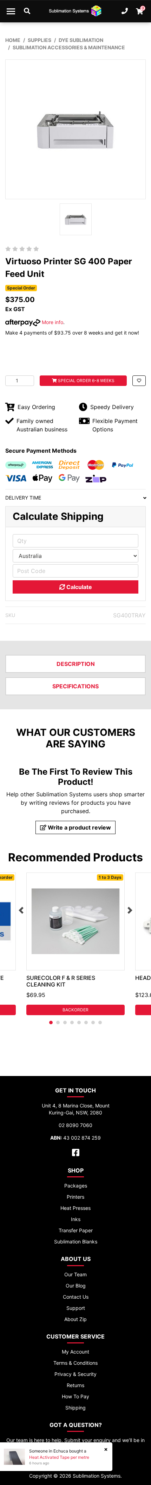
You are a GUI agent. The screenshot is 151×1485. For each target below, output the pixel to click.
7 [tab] (93, 1022)
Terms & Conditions (75, 1363)
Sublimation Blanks (75, 1241)
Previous (21, 910)
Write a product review (78, 827)
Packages (75, 1186)
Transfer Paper (76, 1230)
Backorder (75, 1009)
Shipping (75, 1408)
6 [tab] (86, 1022)
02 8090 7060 (75, 1125)
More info (51, 322)
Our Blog (76, 1286)
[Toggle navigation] (11, 11)
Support (75, 1308)
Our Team (75, 1274)
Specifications (75, 686)
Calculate (78, 586)
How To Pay (75, 1396)
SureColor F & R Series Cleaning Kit (60, 981)
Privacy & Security (75, 1374)
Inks (75, 1219)
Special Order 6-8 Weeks (85, 380)
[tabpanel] (75, 944)
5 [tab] (79, 1022)
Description (76, 663)
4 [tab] (72, 1022)
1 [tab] (51, 1022)
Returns (75, 1385)
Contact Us (75, 1297)
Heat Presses (75, 1208)
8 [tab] (100, 1022)
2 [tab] (58, 1022)
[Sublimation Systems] (75, 11)
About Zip (75, 1319)
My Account (75, 1352)
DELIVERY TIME (23, 498)
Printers (75, 1197)
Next (130, 910)
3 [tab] (65, 1022)
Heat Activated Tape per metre (59, 1457)
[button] (139, 380)
